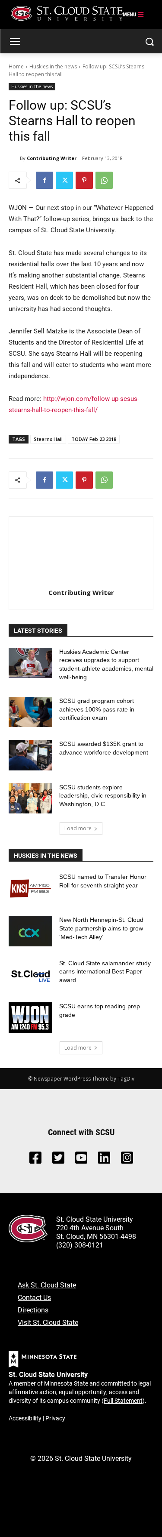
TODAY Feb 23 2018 (93, 439)
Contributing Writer (51, 158)
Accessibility (25, 1418)
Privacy (55, 1418)
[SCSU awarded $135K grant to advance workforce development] (30, 755)
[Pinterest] (84, 180)
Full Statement (123, 1400)
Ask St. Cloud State (47, 1284)
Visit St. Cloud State (48, 1322)
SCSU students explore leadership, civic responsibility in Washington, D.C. (102, 795)
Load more (78, 828)
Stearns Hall (48, 439)
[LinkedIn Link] (104, 1160)
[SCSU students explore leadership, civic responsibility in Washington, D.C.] (30, 798)
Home (16, 66)
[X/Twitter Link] (58, 1160)
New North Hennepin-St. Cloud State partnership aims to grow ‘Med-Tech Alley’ (101, 928)
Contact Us (34, 1297)
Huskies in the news (53, 66)
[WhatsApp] (104, 180)
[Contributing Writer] (14, 158)
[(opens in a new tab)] (30, 888)
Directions (33, 1309)
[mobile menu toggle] (133, 14)
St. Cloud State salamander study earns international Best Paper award (105, 971)
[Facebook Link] (35, 1160)
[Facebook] (44, 180)
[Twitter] (64, 180)
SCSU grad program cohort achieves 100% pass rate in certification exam (96, 709)
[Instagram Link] (127, 1160)
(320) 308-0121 (79, 1244)
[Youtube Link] (81, 1160)
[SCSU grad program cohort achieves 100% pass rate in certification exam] (30, 712)
